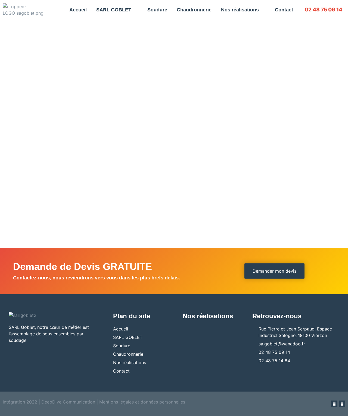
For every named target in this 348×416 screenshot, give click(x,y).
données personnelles (163, 402)
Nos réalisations (240, 9)
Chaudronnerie (194, 9)
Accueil (78, 9)
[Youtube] (342, 404)
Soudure (157, 9)
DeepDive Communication (67, 402)
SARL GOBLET (113, 9)
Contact (284, 9)
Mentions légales (116, 402)
